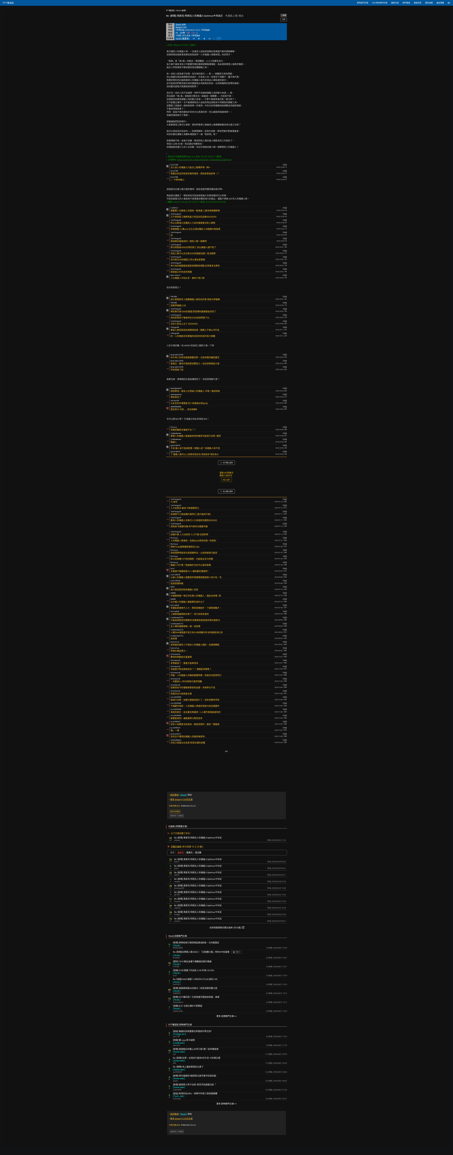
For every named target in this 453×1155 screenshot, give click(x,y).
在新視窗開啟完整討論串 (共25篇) (227, 927)
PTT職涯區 (170, 10)
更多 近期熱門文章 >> (226, 1016)
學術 (180, 795)
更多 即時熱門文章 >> (226, 1103)
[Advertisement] (226, 769)
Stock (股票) (181, 10)
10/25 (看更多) (182, 38)
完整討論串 (176, 846)
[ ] (176, 945)
